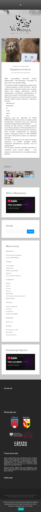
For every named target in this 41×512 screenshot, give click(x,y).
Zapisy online (9, 268)
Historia (8, 286)
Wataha (8, 283)
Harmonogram (10, 265)
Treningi (8, 261)
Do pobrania (9, 311)
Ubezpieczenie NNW (12, 314)
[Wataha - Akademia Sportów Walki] (20, 24)
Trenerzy (8, 288)
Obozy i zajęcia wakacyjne (13, 275)
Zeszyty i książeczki (11, 306)
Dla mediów (9, 332)
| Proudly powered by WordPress (25, 497)
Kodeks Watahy (10, 298)
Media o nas (9, 322)
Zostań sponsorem (11, 335)
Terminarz (9, 309)
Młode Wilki (9, 293)
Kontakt (8, 326)
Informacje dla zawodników (20, 66)
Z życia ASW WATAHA (12, 257)
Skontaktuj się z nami (12, 330)
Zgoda (21, 509)
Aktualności (10, 251)
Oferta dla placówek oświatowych (15, 296)
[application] (20, 205)
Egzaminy (8, 273)
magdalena (26, 72)
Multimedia (9, 318)
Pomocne (9, 302)
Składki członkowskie (12, 270)
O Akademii (10, 279)
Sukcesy (8, 291)
